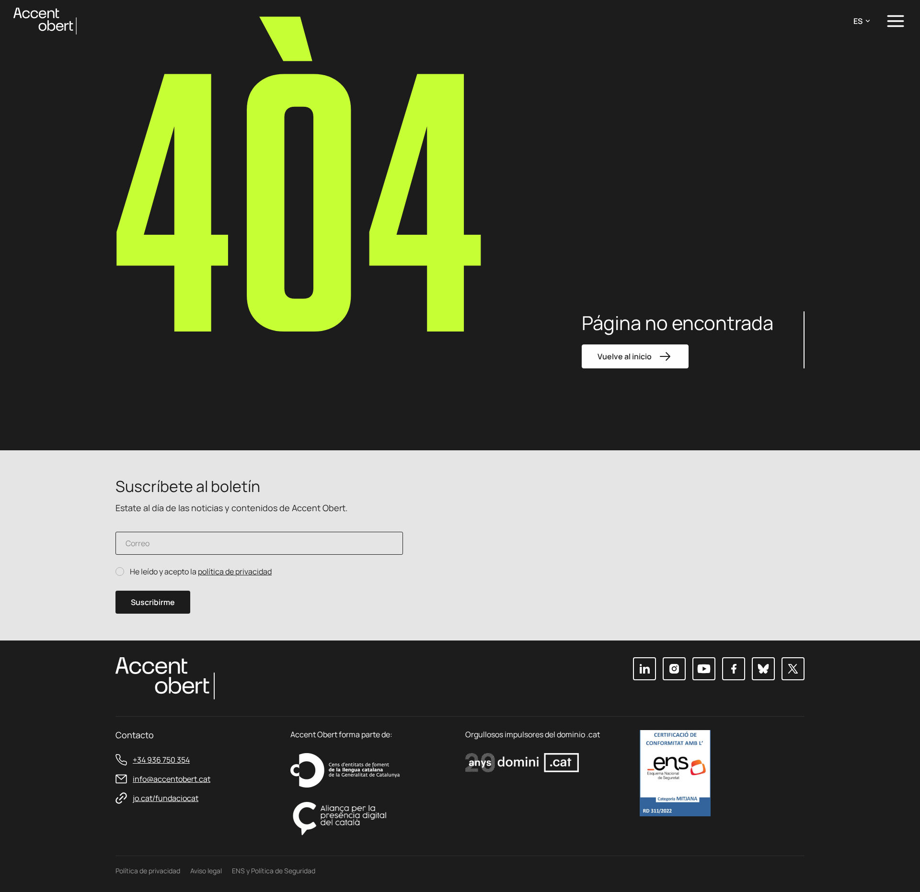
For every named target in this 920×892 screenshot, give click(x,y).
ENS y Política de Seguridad (273, 870)
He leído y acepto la (201, 572)
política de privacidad (235, 571)
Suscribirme (153, 602)
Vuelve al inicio (625, 356)
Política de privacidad (147, 870)
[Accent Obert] (45, 20)
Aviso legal (206, 870)
